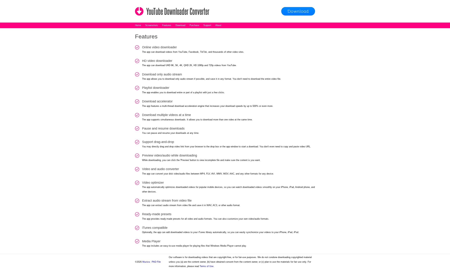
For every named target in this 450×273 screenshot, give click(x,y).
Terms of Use (206, 266)
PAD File (156, 261)
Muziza (146, 261)
